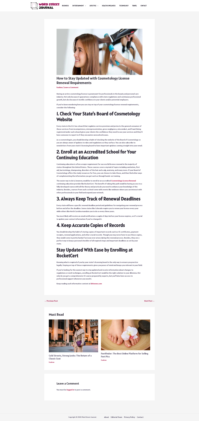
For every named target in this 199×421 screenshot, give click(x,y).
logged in (70, 390)
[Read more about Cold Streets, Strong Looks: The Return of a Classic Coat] (73, 336)
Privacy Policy (129, 417)
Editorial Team (116, 417)
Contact (143, 6)
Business (65, 6)
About (106, 417)
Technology (123, 6)
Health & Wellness (109, 6)
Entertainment (78, 6)
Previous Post (51, 301)
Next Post (149, 301)
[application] (85, 6)
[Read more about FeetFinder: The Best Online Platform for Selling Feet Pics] (125, 335)
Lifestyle (93, 6)
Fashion (60, 87)
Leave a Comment (71, 87)
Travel (134, 6)
